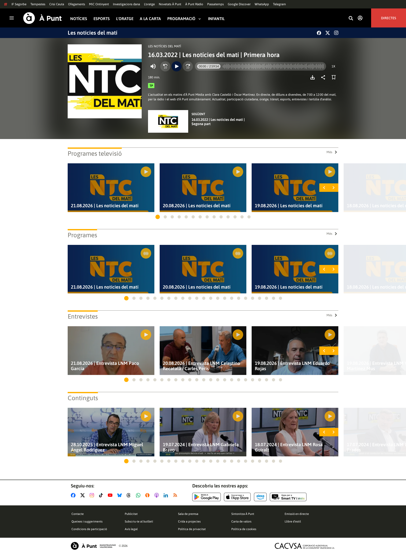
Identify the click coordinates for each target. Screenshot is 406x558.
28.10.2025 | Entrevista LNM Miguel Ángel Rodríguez (107, 447)
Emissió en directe (297, 514)
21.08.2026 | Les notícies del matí (105, 205)
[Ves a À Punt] (42, 18)
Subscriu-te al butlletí (139, 521)
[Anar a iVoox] (148, 495)
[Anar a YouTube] (111, 495)
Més (329, 152)
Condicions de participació (89, 529)
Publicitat (131, 514)
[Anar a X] (83, 495)
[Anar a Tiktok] (102, 495)
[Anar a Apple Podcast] (157, 495)
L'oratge (149, 4)
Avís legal (131, 529)
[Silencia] (153, 66)
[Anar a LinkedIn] (167, 495)
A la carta (150, 18)
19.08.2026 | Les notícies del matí (288, 205)
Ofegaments (76, 4)
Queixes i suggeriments (87, 521)
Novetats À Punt (170, 4)
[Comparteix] (324, 77)
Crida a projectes (189, 521)
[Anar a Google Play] (206, 497)
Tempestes (37, 4)
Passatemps (215, 4)
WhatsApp (262, 4)
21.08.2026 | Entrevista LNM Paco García (105, 366)
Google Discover (239, 4)
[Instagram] (336, 33)
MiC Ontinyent (99, 4)
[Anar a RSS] (176, 495)
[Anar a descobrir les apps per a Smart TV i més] (288, 497)
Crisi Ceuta (56, 4)
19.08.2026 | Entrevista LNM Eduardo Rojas (292, 366)
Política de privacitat (192, 529)
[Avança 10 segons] (188, 66)
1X (333, 66)
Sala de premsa (188, 514)
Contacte (77, 514)
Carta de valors (241, 521)
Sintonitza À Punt (242, 514)
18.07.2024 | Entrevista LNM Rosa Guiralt (289, 447)
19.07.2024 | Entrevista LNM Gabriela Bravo (201, 447)
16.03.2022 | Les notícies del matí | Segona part (218, 121)
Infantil (216, 18)
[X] (327, 33)
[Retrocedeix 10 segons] (165, 66)
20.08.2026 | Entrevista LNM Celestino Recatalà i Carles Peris (201, 366)
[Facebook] (319, 33)
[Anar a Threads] (130, 495)
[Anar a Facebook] (74, 495)
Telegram (279, 4)
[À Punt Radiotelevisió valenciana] (93, 546)
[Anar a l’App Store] (237, 497)
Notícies (78, 18)
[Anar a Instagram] (93, 495)
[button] (157, 217)
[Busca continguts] (350, 18)
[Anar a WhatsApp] (139, 495)
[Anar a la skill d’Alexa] (260, 497)
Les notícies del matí (92, 33)
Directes (388, 18)
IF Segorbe (18, 4)
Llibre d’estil (293, 521)
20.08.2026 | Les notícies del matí (196, 205)
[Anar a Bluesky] (120, 495)
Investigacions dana (126, 4)
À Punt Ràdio (194, 4)
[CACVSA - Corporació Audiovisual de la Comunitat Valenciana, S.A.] (304, 546)
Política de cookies (243, 529)
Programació (181, 18)
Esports (101, 18)
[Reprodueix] (176, 66)
